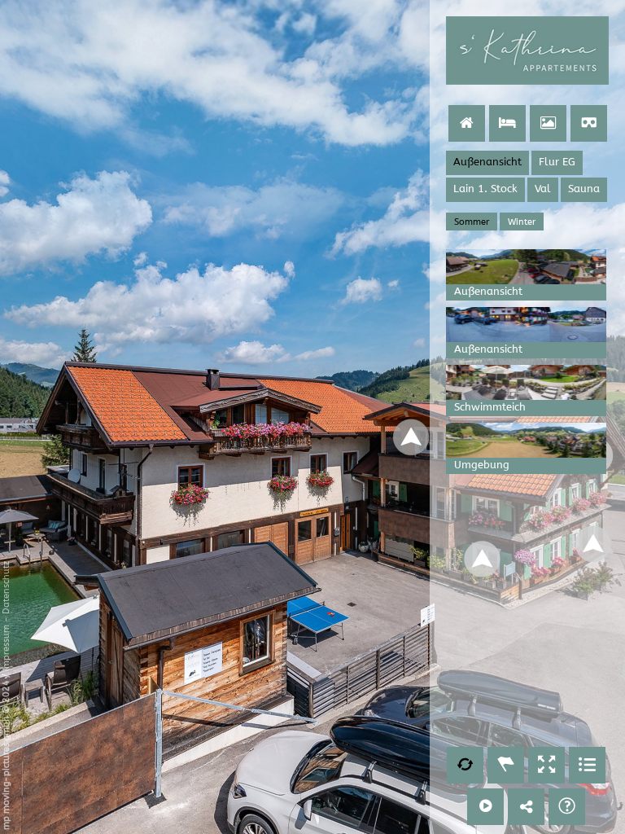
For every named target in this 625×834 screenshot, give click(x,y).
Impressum (6, 648)
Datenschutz (6, 587)
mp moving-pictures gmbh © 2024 (6, 754)
